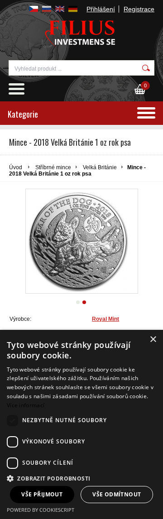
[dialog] (81, 424)
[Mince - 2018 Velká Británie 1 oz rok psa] (81, 241)
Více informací (25, 405)
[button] (81, 478)
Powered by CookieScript (40, 509)
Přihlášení (100, 9)
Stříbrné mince (53, 167)
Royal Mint (105, 319)
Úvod (15, 167)
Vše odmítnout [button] (116, 494)
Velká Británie (100, 167)
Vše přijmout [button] (41, 494)
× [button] (152, 339)
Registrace (139, 9)
